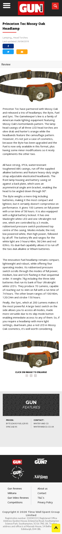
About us (43, 488)
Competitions (15, 502)
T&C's (41, 497)
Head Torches (20, 37)
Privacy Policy (45, 502)
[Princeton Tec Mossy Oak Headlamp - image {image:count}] (31, 354)
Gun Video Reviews (18, 497)
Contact (42, 493)
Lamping (7, 37)
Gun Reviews (15, 488)
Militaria (12, 493)
